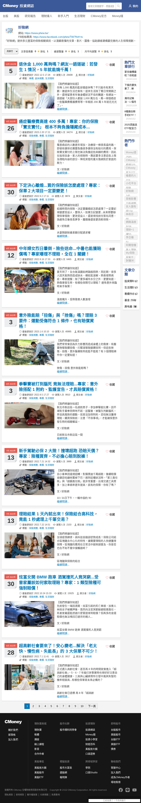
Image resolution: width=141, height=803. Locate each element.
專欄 (31, 78)
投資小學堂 (91, 739)
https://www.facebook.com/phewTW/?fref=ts (58, 36)
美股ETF (115, 744)
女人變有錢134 (131, 207)
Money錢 (117, 16)
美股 (16, 16)
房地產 (130, 306)
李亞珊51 (130, 238)
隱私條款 (9, 794)
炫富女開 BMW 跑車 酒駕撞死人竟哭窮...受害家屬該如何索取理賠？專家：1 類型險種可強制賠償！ (60, 582)
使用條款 (20, 794)
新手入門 (63, 16)
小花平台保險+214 (131, 184)
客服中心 (116, 767)
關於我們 (13, 729)
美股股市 (116, 734)
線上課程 (39, 744)
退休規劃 (39, 78)
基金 (129, 300)
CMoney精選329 (130, 161)
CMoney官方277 (130, 168)
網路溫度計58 (131, 222)
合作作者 (39, 753)
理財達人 (46, 16)
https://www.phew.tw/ (36, 33)
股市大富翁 (66, 767)
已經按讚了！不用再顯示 (114, 800)
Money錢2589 (131, 153)
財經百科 (90, 744)
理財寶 (38, 729)
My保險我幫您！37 (131, 253)
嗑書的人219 (131, 176)
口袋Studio (91, 772)
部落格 (11, 734)
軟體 (36, 734)
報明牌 (63, 777)
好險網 (91, 75)
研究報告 (30, 16)
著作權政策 (32, 794)
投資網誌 (90, 729)
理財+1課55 (130, 230)
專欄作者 (131, 293)
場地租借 (116, 782)
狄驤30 (130, 260)
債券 (113, 748)
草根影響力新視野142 (131, 199)
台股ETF (115, 739)
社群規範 (44, 794)
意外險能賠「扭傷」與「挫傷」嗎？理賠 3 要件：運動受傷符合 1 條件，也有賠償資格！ (58, 321)
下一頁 (92, 706)
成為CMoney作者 (120, 777)
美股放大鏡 (91, 748)
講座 (36, 739)
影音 (36, 748)
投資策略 (131, 281)
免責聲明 (55, 794)
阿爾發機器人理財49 (131, 246)
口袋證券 (90, 753)
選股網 (63, 772)
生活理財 (79, 16)
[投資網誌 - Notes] (16, 6)
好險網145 (130, 191)
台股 (5, 16)
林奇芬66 (130, 215)
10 (82, 706)
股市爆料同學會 (68, 729)
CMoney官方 (99, 16)
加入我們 (13, 739)
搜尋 (119, 6)
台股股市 (116, 729)
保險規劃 (33, 135)
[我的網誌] (133, 6)
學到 (87, 767)
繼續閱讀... (63, 109)
